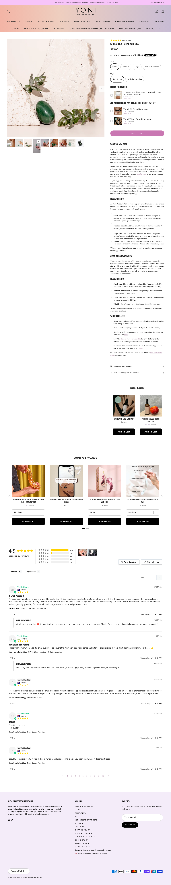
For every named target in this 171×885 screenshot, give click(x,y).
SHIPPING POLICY (82, 830)
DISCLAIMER (80, 827)
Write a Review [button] (153, 562)
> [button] (108, 776)
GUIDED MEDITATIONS (124, 22)
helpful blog (141, 174)
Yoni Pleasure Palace (20, 877)
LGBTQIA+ (15, 29)
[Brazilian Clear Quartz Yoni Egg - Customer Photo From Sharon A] (92, 552)
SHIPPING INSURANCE (84, 833)
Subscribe (130, 825)
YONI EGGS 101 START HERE (86, 820)
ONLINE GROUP (81, 840)
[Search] (8, 11)
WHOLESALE (80, 823)
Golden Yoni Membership (131, 339)
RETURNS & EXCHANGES (85, 837)
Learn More (127, 99)
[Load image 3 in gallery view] (55, 88)
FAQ (76, 816)
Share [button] (14, 614)
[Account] (156, 11)
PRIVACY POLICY (82, 843)
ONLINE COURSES (102, 22)
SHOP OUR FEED (153, 29)
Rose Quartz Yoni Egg (17, 697)
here (126, 335)
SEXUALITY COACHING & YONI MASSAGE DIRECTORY (92, 29)
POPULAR (29, 22)
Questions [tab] (31, 571)
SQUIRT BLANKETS (82, 22)
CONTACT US (80, 813)
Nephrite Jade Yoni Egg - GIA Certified (23, 652)
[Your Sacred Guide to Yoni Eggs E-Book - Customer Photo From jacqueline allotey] (82, 552)
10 (103, 776)
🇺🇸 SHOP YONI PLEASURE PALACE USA (91, 853)
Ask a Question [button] (130, 562)
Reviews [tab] (13, 571)
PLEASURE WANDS (46, 22)
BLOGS (77, 810)
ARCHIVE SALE (13, 22)
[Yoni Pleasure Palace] (85, 11)
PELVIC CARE (59, 29)
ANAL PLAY (144, 22)
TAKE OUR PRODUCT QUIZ (130, 29)
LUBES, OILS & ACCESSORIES (36, 29)
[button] (156, 614)
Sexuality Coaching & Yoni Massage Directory (93, 850)
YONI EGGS (64, 22)
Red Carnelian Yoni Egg (18, 608)
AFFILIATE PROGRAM (84, 806)
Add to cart (137, 133)
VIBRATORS (159, 22)
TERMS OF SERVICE (83, 847)
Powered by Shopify (35, 877)
